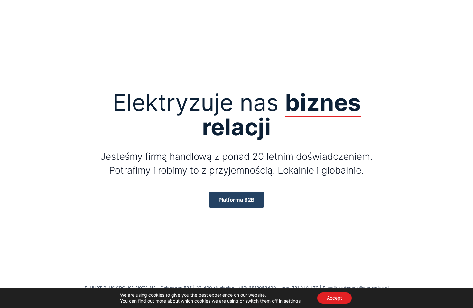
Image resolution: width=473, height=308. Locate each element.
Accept (334, 298)
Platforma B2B (236, 200)
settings (292, 300)
